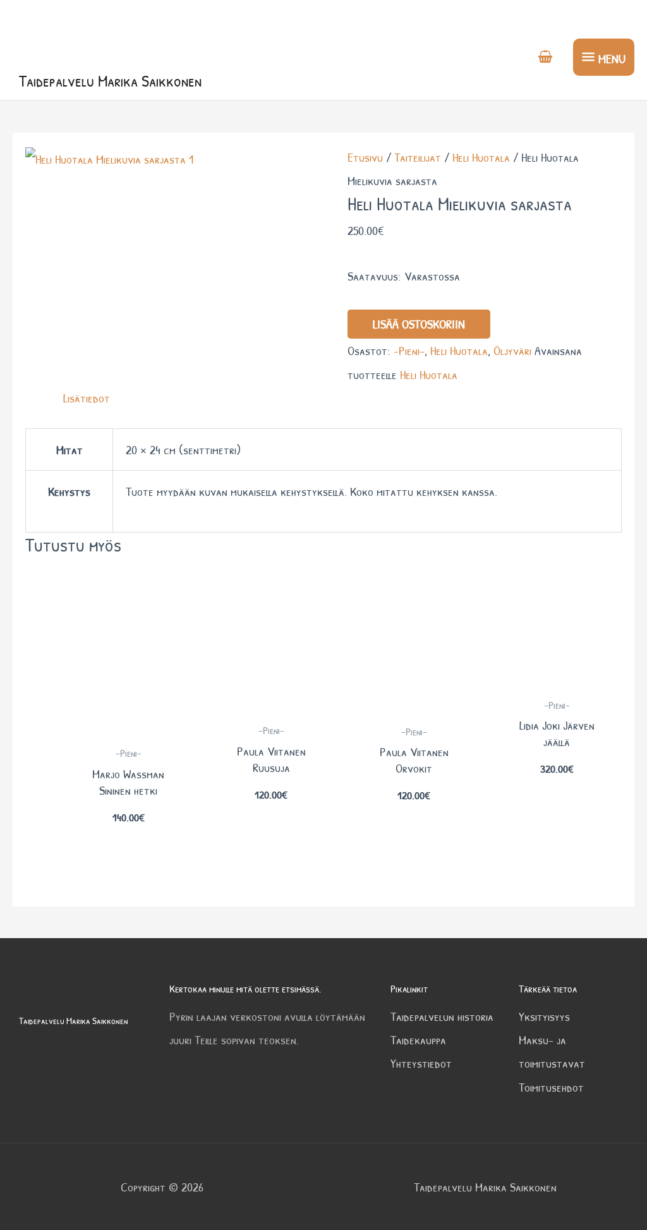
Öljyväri (512, 350)
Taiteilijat (417, 157)
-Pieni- (409, 350)
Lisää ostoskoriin (419, 323)
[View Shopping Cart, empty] (545, 57)
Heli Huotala (481, 157)
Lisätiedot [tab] (86, 397)
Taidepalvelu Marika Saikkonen (110, 80)
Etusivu (365, 157)
